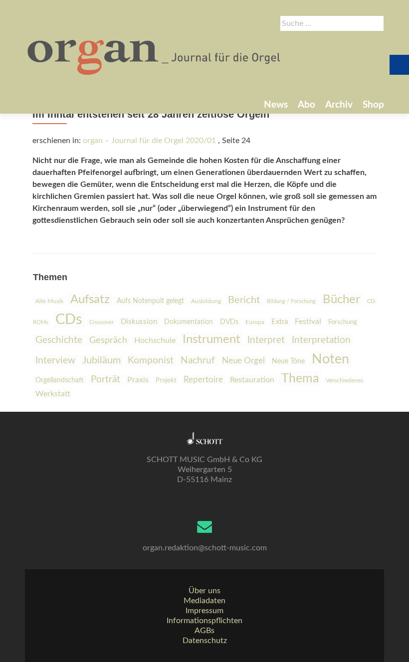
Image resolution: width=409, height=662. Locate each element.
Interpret (266, 340)
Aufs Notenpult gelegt (150, 301)
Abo (306, 105)
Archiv (339, 105)
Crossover (101, 322)
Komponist (151, 360)
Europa (254, 322)
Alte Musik (49, 301)
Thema (300, 378)
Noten (330, 359)
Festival (308, 322)
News (276, 105)
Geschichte (58, 340)
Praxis (138, 380)
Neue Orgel (243, 360)
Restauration (252, 380)
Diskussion (139, 322)
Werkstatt (52, 394)
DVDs (229, 322)
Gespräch (108, 340)
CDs (68, 319)
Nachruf (198, 360)
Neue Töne (288, 361)
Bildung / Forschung (291, 301)
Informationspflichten (204, 621)
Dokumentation (188, 322)
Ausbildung (206, 301)
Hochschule (155, 340)
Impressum (204, 611)
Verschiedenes (344, 380)
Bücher (341, 300)
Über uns (204, 591)
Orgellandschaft (59, 380)
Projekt (166, 380)
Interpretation (321, 340)
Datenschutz (205, 641)
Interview (55, 360)
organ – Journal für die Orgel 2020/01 (149, 141)
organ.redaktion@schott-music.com (205, 548)
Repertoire (203, 380)
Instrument (211, 339)
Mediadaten (204, 601)
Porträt (105, 379)
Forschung (342, 322)
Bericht (244, 300)
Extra (279, 322)
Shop (373, 105)
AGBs (204, 631)
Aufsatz (90, 300)
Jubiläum (101, 360)
